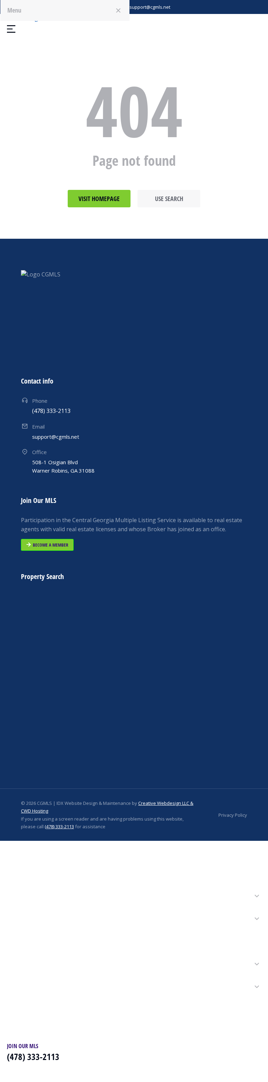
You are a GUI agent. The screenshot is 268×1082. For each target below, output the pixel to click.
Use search (169, 198)
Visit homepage (99, 198)
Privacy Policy (232, 815)
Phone (39, 400)
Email (38, 426)
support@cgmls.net (149, 7)
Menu (14, 10)
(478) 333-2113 (59, 826)
